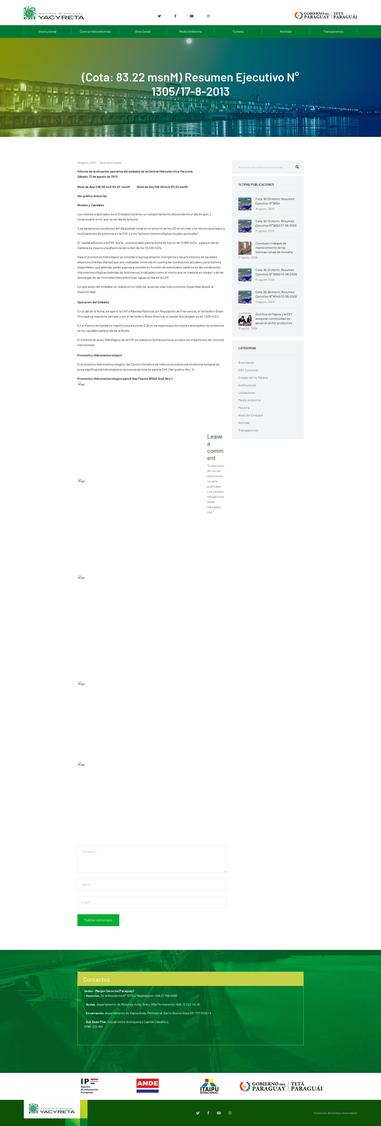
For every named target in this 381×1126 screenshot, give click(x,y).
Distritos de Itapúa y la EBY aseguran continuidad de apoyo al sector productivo (273, 318)
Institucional (47, 31)
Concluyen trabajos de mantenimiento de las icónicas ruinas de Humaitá (273, 247)
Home (141, 102)
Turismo (238, 31)
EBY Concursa (248, 370)
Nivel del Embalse (110, 162)
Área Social (143, 31)
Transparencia (333, 31)
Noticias (286, 31)
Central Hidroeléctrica (95, 31)
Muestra (244, 407)
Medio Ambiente (190, 31)
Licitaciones (246, 392)
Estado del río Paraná (252, 377)
